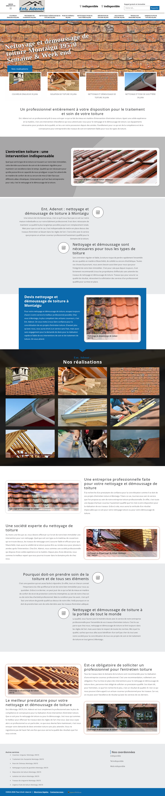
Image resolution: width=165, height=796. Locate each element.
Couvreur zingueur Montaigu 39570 (25, 755)
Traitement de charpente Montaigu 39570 (28, 759)
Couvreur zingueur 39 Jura (13, 16)
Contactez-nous (57, 792)
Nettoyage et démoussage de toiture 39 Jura (49, 16)
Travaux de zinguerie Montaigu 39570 (26, 781)
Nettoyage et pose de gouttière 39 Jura (84, 16)
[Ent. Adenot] (32, 6)
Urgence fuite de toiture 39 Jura (151, 16)
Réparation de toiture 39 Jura (103, 16)
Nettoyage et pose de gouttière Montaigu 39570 (30, 768)
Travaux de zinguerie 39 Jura (135, 16)
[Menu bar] (11, 8)
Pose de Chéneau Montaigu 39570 (25, 763)
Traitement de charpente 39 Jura (29, 16)
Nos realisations (19, 68)
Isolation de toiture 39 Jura (119, 16)
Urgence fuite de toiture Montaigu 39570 (27, 785)
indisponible (90, 6)
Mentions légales (41, 792)
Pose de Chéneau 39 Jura (68, 16)
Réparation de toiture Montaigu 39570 (26, 772)
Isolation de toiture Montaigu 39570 (25, 776)
